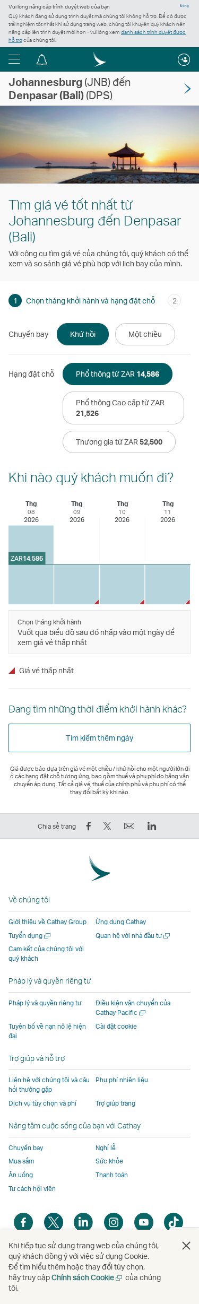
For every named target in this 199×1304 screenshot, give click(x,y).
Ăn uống (20, 1175)
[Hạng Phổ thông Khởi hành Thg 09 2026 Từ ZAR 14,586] (76, 584)
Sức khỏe (109, 1161)
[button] (14, 59)
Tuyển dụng (30, 936)
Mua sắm (21, 1161)
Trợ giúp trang (115, 1103)
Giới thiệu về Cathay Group (47, 922)
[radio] (83, 334)
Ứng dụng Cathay (121, 922)
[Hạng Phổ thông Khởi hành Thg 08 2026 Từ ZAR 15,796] (31, 564)
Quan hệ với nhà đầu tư (133, 936)
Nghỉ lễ (106, 1148)
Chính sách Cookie (87, 1277)
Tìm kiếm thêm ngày (99, 737)
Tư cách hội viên (32, 1189)
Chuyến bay (25, 1148)
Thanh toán (112, 1175)
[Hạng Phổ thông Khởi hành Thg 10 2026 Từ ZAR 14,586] (122, 584)
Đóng (184, 6)
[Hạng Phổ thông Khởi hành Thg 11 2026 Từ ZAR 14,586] (167, 584)
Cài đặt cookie (116, 1026)
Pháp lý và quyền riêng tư (44, 1003)
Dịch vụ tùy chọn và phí (42, 1103)
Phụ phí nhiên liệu (122, 1080)
